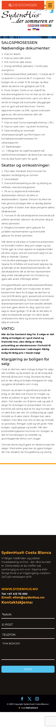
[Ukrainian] (34, 29)
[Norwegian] (42, 25)
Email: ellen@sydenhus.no (22, 597)
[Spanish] (46, 25)
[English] (36, 25)
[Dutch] (32, 25)
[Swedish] (49, 25)
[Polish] (30, 29)
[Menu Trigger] (50, 5)
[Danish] (29, 25)
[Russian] (37, 29)
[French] (39, 25)
